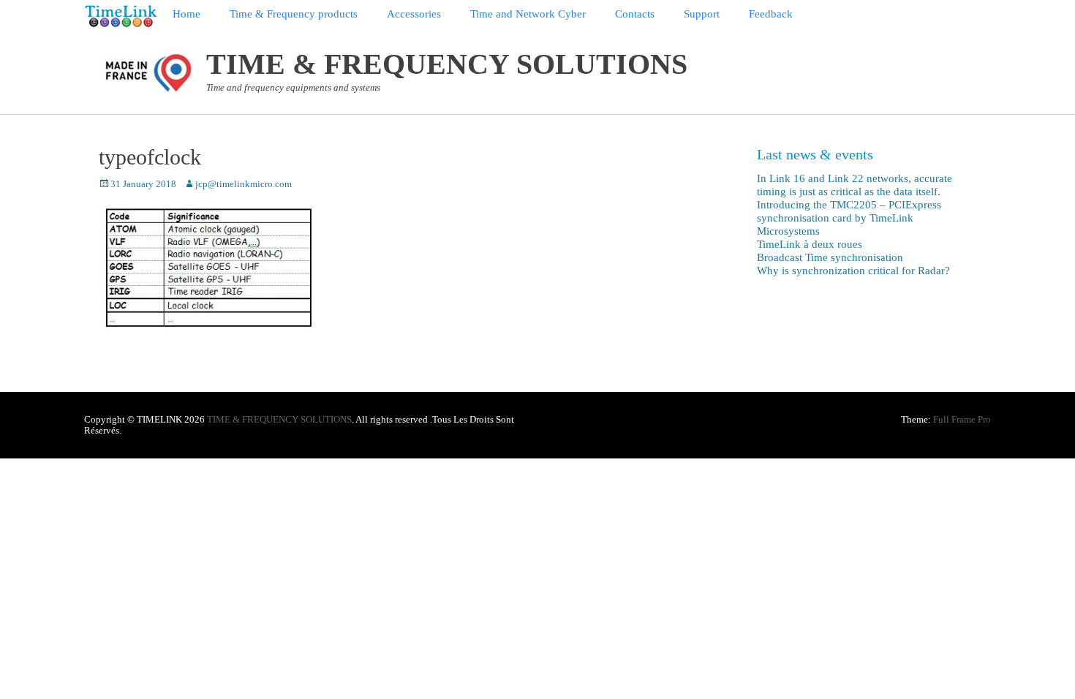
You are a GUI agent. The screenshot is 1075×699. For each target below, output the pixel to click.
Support (702, 14)
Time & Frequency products (294, 14)
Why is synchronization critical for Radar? (853, 270)
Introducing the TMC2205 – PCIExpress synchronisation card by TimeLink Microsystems (849, 218)
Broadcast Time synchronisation (830, 257)
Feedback (771, 14)
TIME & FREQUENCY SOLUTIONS (446, 64)
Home (186, 14)
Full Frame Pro (962, 419)
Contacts (635, 14)
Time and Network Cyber (528, 14)
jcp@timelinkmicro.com (243, 183)
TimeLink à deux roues (809, 244)
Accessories (414, 14)
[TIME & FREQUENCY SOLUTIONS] (121, 16)
